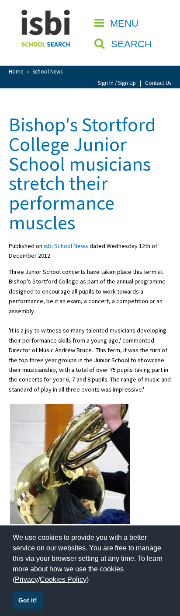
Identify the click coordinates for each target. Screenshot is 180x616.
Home (16, 71)
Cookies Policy (63, 579)
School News (47, 71)
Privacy (26, 579)
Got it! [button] (27, 600)
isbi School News (66, 246)
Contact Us (158, 82)
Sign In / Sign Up (117, 82)
